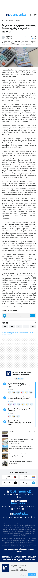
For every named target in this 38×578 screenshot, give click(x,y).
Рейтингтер (30, 560)
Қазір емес (22, 575)
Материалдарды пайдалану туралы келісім (19, 550)
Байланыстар (20, 557)
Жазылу (32, 575)
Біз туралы (7, 557)
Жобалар (32, 557)
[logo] (16, 14)
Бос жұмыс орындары (13, 560)
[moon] (30, 14)
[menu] (2, 14)
